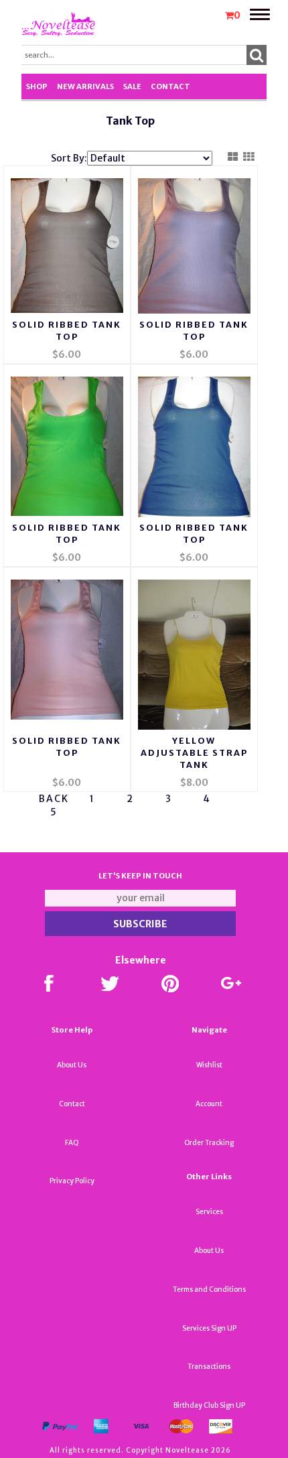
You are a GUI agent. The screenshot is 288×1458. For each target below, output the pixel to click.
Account (209, 1104)
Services (209, 1211)
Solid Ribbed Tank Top (66, 331)
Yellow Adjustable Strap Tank (194, 753)
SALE (132, 86)
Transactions (209, 1366)
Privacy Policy (72, 1181)
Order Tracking (209, 1142)
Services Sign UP (209, 1328)
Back (54, 799)
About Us (71, 1065)
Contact (170, 86)
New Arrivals (85, 86)
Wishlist (209, 1065)
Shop (37, 86)
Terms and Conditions (209, 1289)
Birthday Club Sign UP (209, 1405)
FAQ (72, 1142)
